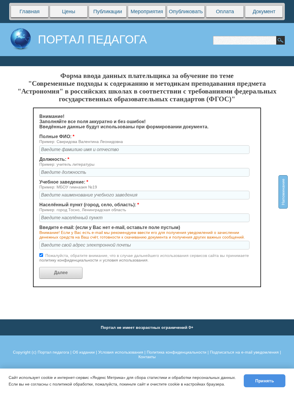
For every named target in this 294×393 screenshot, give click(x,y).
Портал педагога (53, 352)
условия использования (125, 260)
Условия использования (120, 352)
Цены (68, 11)
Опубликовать (186, 11)
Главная (30, 11)
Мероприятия (147, 11)
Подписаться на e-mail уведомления (244, 352)
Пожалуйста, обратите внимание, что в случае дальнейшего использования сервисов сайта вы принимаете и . (144, 257)
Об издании (84, 352)
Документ (264, 11)
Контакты (147, 356)
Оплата (225, 11)
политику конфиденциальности (69, 260)
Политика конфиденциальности (176, 352)
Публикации (107, 11)
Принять (264, 380)
